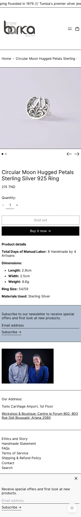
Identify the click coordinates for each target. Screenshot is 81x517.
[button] (77, 29)
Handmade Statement (19, 443)
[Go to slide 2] (6, 154)
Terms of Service (15, 453)
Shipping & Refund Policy (21, 458)
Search (7, 468)
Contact (8, 463)
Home (6, 58)
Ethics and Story (15, 439)
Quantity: (9, 198)
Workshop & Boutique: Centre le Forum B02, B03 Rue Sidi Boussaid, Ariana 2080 (40, 416)
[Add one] (17, 205)
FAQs (6, 448)
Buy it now (38, 231)
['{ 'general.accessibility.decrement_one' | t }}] (3, 205)
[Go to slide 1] (2, 154)
